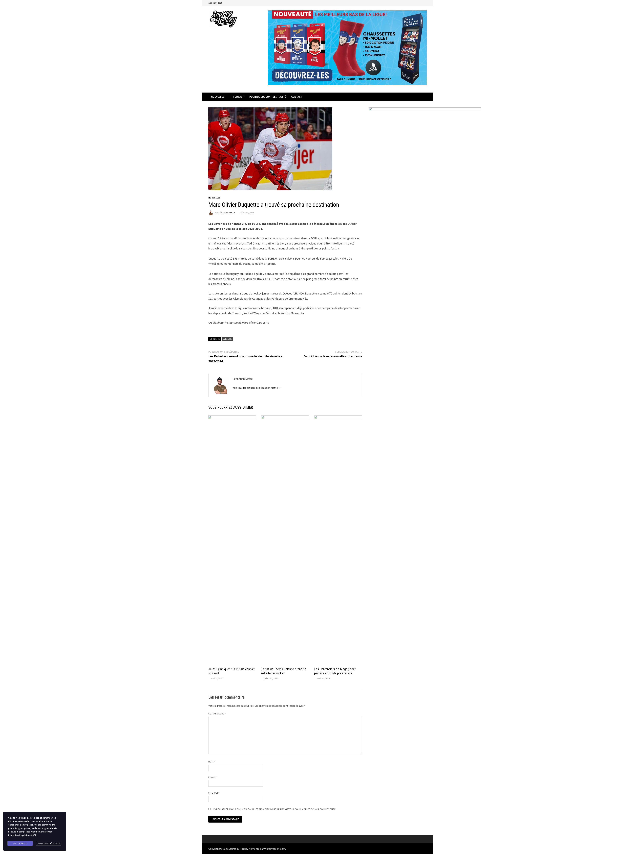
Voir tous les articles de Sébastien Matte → (257, 387)
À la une (227, 338)
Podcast (238, 96)
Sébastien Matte (226, 212)
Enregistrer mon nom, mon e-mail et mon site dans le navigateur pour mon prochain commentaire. (274, 809)
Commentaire (217, 713)
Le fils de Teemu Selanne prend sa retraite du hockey (283, 671)
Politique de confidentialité (267, 96)
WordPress (270, 848)
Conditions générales (48, 843)
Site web (213, 792)
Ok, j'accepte (20, 843)
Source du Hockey (238, 848)
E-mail (213, 777)
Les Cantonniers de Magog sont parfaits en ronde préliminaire (335, 671)
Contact (296, 96)
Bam (282, 848)
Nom (211, 761)
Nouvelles (217, 96)
